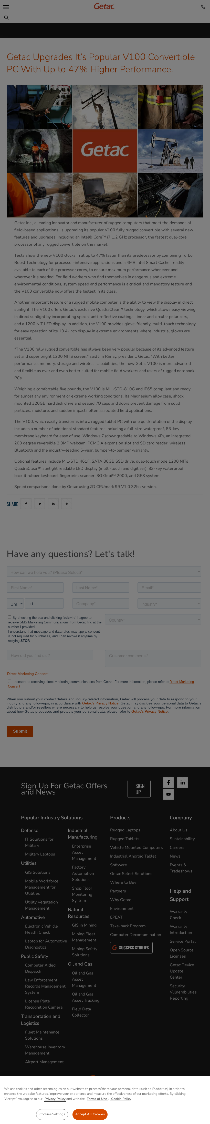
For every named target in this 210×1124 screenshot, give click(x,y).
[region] (105, 1100)
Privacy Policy (55, 1099)
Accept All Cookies (89, 1114)
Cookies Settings (52, 1114)
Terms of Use (97, 1099)
